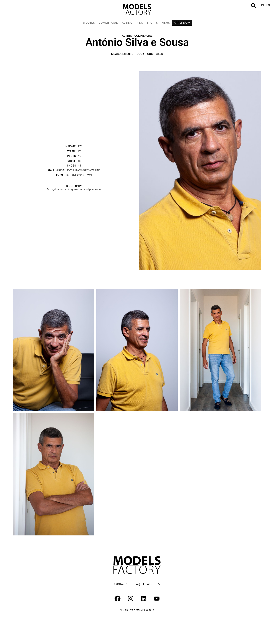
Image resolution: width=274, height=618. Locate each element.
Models (89, 22)
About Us (153, 584)
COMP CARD (155, 49)
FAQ (137, 584)
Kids (139, 22)
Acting (127, 22)
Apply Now (182, 22)
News (166, 22)
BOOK (140, 49)
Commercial (108, 22)
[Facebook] (118, 599)
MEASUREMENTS (122, 49)
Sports (152, 22)
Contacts (120, 584)
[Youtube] (157, 599)
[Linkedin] (144, 599)
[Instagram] (131, 599)
